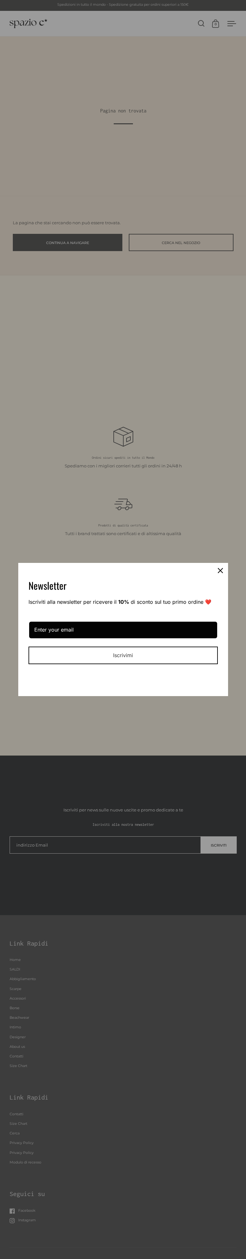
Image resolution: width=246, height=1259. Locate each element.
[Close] (220, 570)
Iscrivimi (123, 655)
